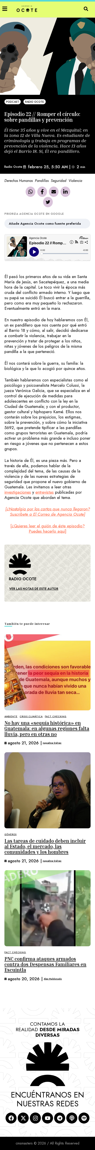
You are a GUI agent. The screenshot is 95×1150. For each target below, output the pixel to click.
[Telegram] (59, 1118)
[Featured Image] (47, 672)
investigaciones (17, 492)
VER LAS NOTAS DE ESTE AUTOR (33, 588)
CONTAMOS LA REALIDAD (48, 1029)
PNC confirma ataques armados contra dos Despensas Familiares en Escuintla (45, 964)
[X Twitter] (48, 202)
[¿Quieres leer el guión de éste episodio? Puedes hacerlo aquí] (47, 528)
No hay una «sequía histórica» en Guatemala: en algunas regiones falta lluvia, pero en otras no (46, 728)
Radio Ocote (13, 166)
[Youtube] (47, 1118)
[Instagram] (35, 1118)
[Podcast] (71, 1118)
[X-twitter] (23, 1118)
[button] (5, 8)
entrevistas (44, 492)
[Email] (54, 191)
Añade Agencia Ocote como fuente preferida (45, 223)
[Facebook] (42, 191)
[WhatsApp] (30, 191)
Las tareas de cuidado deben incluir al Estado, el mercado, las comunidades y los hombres (45, 846)
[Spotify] (83, 1118)
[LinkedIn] (65, 191)
